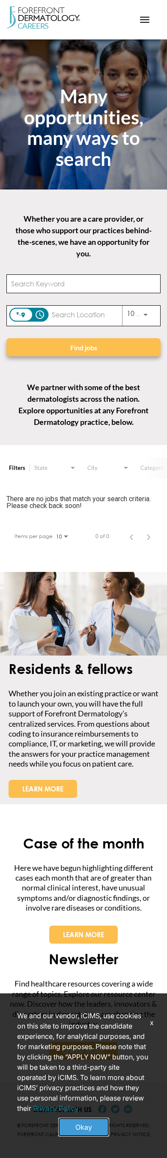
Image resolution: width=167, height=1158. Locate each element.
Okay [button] (83, 1127)
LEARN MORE (42, 789)
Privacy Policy (55, 1108)
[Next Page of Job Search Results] (148, 536)
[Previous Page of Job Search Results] (131, 536)
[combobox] (79, 283)
